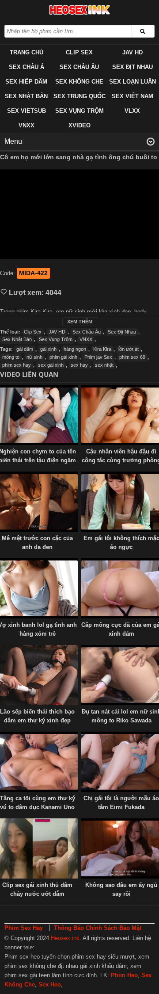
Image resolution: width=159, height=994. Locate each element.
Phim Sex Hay (23, 928)
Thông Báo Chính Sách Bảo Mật (97, 928)
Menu (13, 141)
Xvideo (79, 125)
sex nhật (104, 365)
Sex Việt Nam (132, 96)
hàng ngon (75, 349)
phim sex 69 (132, 357)
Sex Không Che (79, 81)
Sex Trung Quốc (79, 96)
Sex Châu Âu (79, 67)
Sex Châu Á (26, 67)
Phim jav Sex (98, 357)
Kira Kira (102, 349)
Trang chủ (26, 52)
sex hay (79, 365)
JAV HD (132, 52)
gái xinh (48, 349)
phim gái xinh (63, 357)
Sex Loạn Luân (132, 81)
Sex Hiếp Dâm (26, 81)
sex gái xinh (51, 365)
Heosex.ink (65, 938)
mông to (10, 357)
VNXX (26, 125)
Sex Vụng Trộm (79, 110)
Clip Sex (79, 52)
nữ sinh (34, 357)
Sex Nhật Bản (26, 96)
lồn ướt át (128, 349)
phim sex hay (16, 365)
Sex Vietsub (26, 110)
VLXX (132, 110)
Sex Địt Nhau (132, 67)
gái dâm (24, 349)
